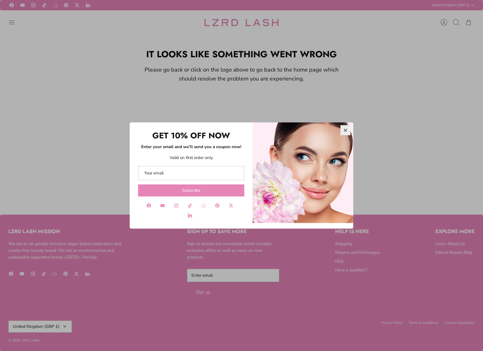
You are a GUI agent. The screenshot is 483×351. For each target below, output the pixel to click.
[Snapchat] (203, 205)
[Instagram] (176, 205)
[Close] (345, 130)
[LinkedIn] (189, 215)
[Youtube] (162, 205)
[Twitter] (231, 205)
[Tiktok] (189, 205)
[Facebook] (148, 205)
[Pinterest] (217, 205)
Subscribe (191, 190)
